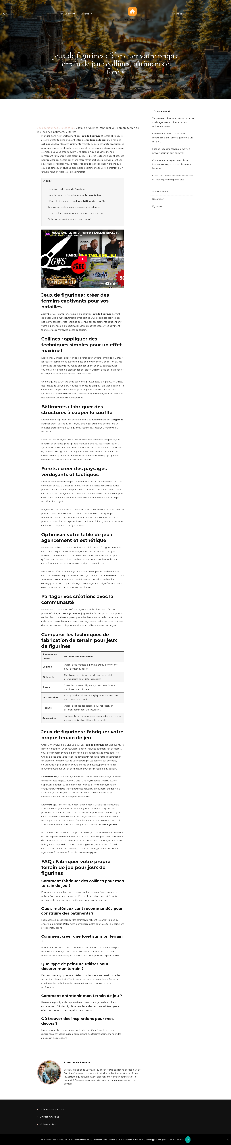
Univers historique (49, 1117)
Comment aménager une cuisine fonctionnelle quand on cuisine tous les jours (171, 164)
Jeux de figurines (47, 128)
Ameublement (67, 14)
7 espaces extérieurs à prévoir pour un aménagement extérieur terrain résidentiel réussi (173, 122)
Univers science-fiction (52, 1109)
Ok (188, 1140)
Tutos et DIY (67, 128)
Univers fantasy (48, 1124)
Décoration (86, 14)
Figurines (177, 14)
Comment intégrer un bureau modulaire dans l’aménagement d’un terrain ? (172, 137)
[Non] (227, 1141)
